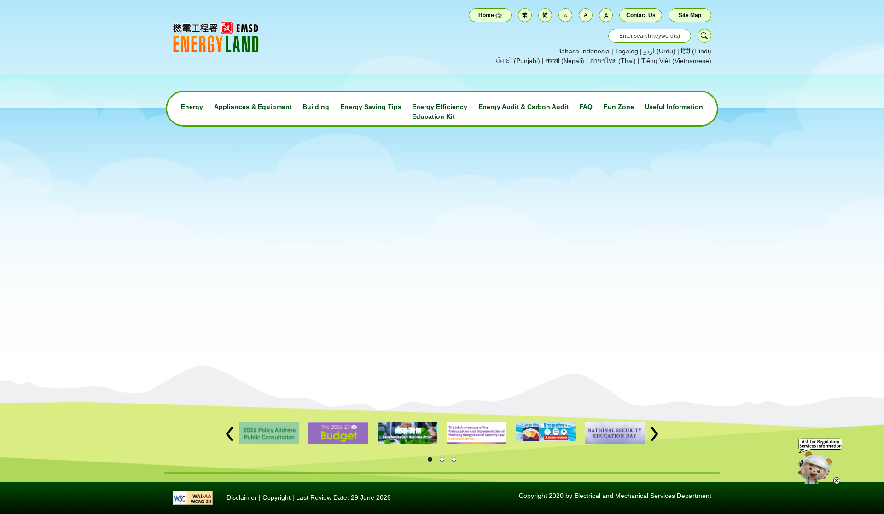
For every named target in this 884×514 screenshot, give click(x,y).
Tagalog (626, 51)
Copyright (276, 497)
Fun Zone (619, 106)
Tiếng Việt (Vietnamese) (676, 60)
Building (315, 106)
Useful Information (674, 106)
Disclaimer (242, 497)
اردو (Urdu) (659, 51)
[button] (229, 434)
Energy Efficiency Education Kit (439, 111)
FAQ (586, 106)
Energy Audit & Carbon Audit (523, 106)
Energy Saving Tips (370, 106)
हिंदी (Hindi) (696, 51)
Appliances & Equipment (253, 106)
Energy (192, 106)
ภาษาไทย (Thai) (613, 60)
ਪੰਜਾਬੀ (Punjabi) (518, 60)
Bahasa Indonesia (583, 51)
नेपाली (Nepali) (565, 60)
